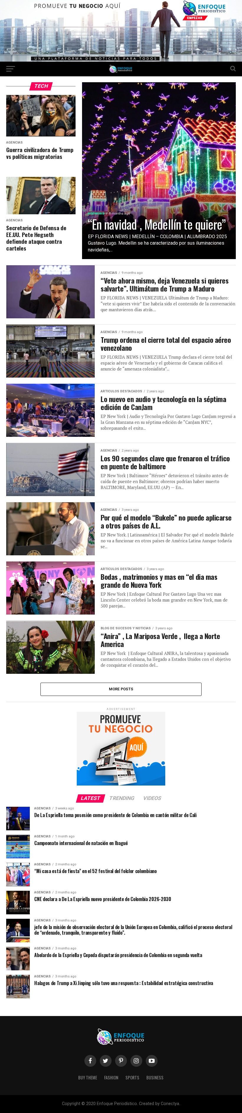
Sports (132, 1077)
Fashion (111, 1077)
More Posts (121, 689)
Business (154, 1077)
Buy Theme (87, 1077)
